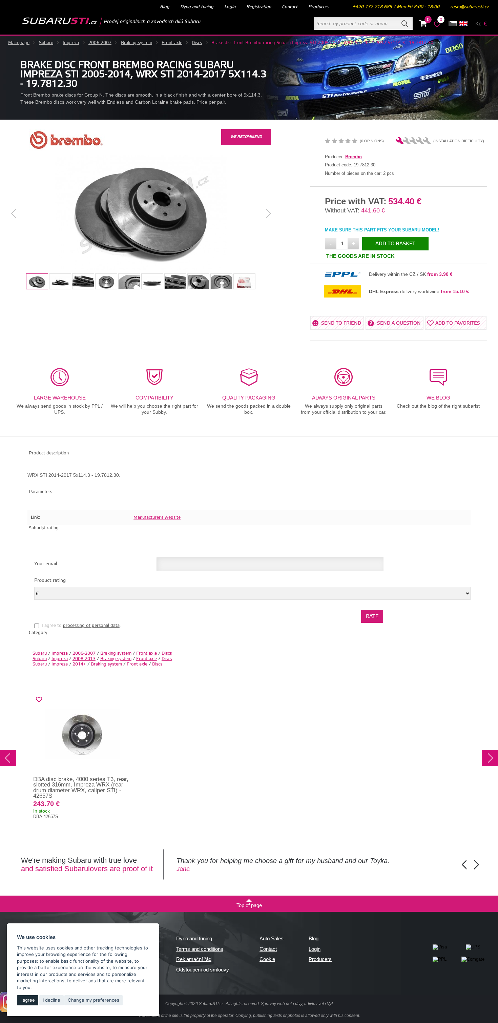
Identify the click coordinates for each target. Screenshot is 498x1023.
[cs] (453, 23)
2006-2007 (99, 42)
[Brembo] (66, 148)
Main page (18, 42)
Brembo (353, 156)
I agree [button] (27, 1000)
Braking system (136, 42)
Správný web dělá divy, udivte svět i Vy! (297, 1003)
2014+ (79, 664)
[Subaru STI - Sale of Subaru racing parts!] (100, 21)
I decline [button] (51, 1000)
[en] (463, 23)
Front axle (172, 42)
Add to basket (395, 244)
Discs (197, 42)
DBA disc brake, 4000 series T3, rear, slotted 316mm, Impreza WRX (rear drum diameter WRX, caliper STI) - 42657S (80, 787)
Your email (45, 564)
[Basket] (423, 24)
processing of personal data (91, 625)
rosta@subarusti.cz (469, 6)
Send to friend (341, 323)
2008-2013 (84, 658)
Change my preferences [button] (93, 1000)
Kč (478, 24)
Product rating (50, 580)
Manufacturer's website (157, 517)
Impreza (71, 42)
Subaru (46, 42)
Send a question (399, 323)
